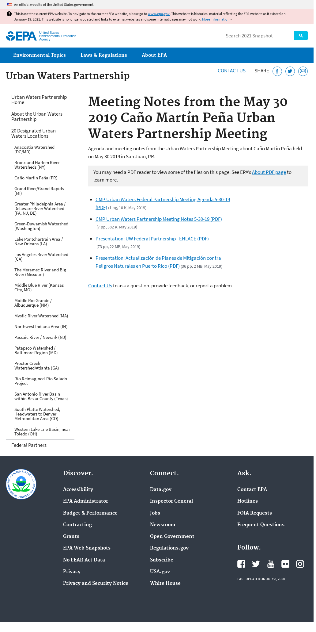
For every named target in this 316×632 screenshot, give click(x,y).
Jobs (155, 513)
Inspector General (171, 501)
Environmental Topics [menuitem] (39, 55)
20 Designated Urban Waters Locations (33, 133)
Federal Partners (29, 445)
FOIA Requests (254, 513)
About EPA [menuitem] (154, 55)
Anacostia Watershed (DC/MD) (34, 149)
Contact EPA (252, 489)
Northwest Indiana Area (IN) (41, 326)
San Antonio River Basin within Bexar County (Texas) (41, 396)
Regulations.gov (169, 548)
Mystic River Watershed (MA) (41, 316)
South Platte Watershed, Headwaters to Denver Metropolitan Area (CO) (37, 413)
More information (216, 19)
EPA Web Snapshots (87, 548)
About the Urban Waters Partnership (36, 116)
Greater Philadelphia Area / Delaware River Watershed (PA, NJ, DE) (40, 208)
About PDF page (269, 172)
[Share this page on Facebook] (277, 71)
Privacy (72, 572)
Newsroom (162, 525)
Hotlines (247, 501)
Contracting (77, 525)
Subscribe (161, 560)
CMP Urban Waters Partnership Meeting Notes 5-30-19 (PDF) (159, 219)
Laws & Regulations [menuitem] (104, 55)
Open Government (172, 536)
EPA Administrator (85, 501)
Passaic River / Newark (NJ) (40, 337)
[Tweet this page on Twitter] (290, 71)
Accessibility (78, 489)
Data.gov (160, 489)
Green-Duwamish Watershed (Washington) (41, 226)
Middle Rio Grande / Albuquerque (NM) (33, 302)
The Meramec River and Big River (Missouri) (40, 272)
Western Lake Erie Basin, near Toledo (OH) (42, 431)
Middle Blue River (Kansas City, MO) (39, 287)
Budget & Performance (90, 513)
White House (165, 583)
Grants (71, 536)
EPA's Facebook (241, 564)
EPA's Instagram (300, 564)
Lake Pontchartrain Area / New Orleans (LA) (38, 241)
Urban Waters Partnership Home (39, 99)
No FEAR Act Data (84, 560)
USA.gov (160, 572)
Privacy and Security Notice (95, 583)
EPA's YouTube (271, 564)
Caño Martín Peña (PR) (36, 178)
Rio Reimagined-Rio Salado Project (40, 381)
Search (301, 35)
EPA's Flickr (285, 564)
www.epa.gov (159, 13)
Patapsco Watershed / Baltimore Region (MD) (36, 350)
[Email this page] (303, 71)
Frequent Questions (260, 525)
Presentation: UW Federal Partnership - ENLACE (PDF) (152, 238)
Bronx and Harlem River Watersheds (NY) (37, 164)
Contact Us (232, 70)
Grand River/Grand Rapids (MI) (39, 191)
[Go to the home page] (21, 36)
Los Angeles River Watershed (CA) (41, 256)
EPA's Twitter (256, 564)
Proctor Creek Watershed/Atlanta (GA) (36, 365)
